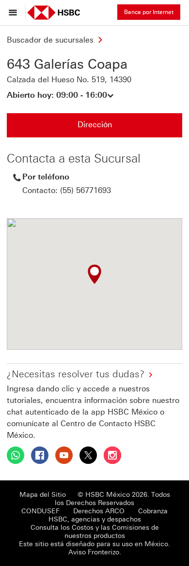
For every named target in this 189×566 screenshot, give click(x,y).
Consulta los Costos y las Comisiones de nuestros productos (95, 531)
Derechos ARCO (99, 511)
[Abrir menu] (15, 12)
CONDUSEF (40, 511)
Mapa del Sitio (42, 495)
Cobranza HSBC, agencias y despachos (108, 515)
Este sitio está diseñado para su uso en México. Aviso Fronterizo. (94, 548)
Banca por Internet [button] (148, 12)
